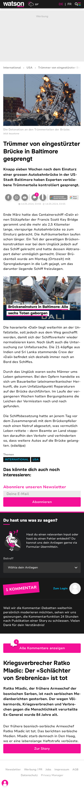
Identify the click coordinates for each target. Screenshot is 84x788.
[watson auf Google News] (74, 197)
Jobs (48, 769)
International (12, 67)
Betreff (8, 558)
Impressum (61, 769)
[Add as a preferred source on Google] (58, 197)
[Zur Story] (42, 706)
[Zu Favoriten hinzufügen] (43, 197)
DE (61, 4)
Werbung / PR (33, 769)
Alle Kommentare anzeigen (42, 648)
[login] (5, 783)
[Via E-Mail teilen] (24, 197)
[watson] (13, 4)
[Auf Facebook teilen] (8, 197)
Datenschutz (29, 775)
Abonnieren (42, 502)
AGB (75, 769)
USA (29, 67)
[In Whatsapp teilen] (16, 197)
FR (69, 4)
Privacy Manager (52, 775)
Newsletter (13, 769)
